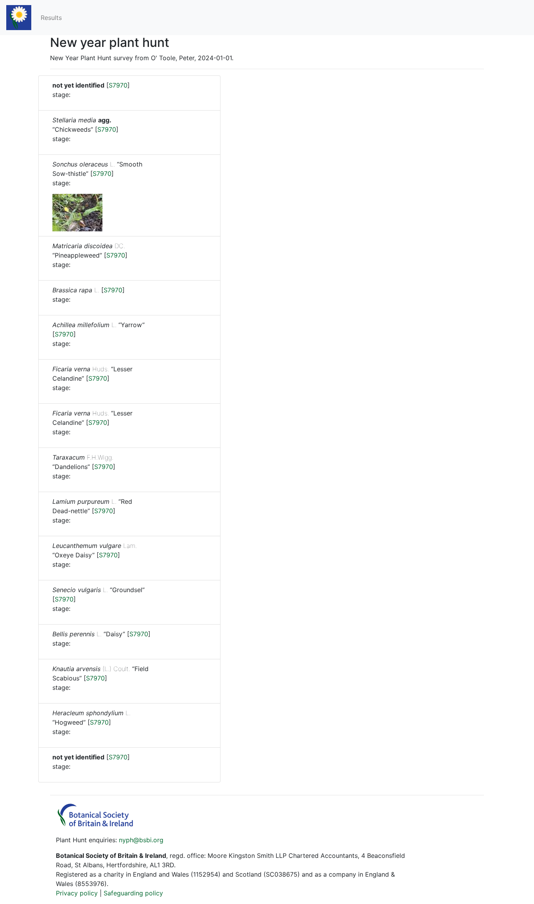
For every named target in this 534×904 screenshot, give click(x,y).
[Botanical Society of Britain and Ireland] (99, 824)
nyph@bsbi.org (141, 840)
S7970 (118, 85)
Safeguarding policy (133, 893)
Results (51, 17)
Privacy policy (77, 893)
